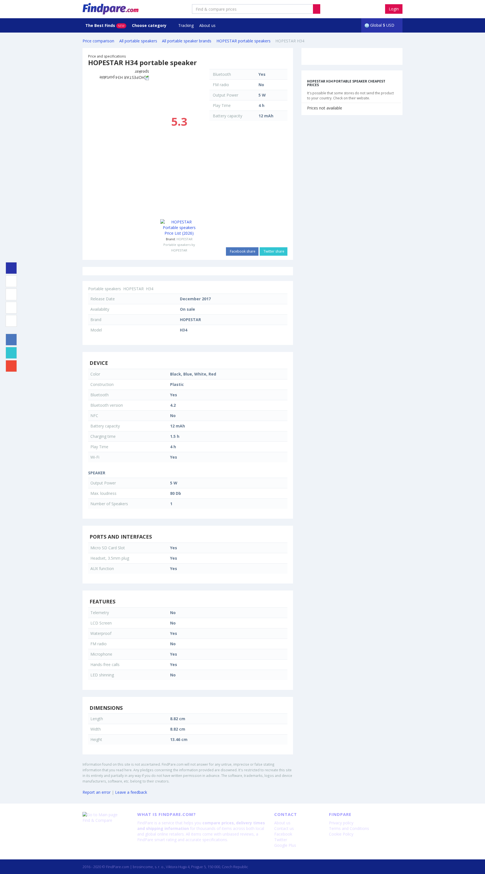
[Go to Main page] (106, 815)
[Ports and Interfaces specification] (11, 294)
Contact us (284, 828)
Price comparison (98, 41)
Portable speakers (104, 288)
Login (394, 9)
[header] (316, 9)
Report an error (97, 792)
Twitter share (273, 251)
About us (207, 25)
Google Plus (285, 845)
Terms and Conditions (349, 828)
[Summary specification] (11, 268)
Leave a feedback (131, 792)
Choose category (150, 25)
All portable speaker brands (186, 41)
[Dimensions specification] (11, 320)
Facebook (283, 834)
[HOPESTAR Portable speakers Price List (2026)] (179, 227)
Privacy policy (341, 822)
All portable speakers (138, 41)
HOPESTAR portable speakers (243, 41)
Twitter (280, 839)
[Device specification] (11, 281)
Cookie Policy (341, 834)
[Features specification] (11, 307)
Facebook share (242, 251)
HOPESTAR (185, 239)
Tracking (186, 25)
